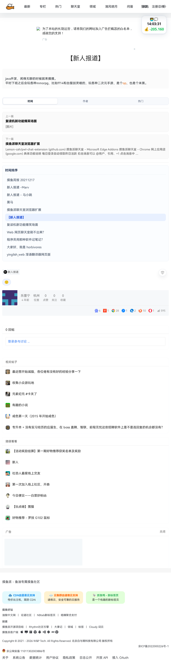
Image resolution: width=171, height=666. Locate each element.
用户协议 (52, 658)
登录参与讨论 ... (19, 341)
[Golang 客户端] (53, 632)
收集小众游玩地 (23, 383)
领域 (93, 6)
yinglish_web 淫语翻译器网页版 (29, 254)
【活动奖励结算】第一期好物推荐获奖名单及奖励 (46, 451)
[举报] (163, 272)
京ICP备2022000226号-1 (153, 646)
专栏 (43, 6)
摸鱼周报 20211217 (21, 180)
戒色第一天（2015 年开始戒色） (35, 416)
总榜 (161, 6)
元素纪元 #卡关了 (24, 394)
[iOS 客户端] (21, 632)
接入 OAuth (120, 658)
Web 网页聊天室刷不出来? (25, 232)
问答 (130, 6)
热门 (58, 6)
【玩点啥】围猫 (23, 507)
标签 (81, 626)
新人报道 (13, 272)
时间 (30, 101)
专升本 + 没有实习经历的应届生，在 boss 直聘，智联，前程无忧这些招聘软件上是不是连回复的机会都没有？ (88, 427)
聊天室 (75, 6)
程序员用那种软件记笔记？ (25, 239)
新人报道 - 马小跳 (19, 195)
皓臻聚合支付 (69, 615)
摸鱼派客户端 (10, 632)
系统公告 (19, 658)
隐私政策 (69, 658)
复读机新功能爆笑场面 (22, 225)
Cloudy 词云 (96, 626)
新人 (15, 462)
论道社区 (26, 615)
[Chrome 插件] (35, 632)
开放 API (102, 658)
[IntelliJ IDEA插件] (30, 632)
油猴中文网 (9, 615)
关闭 (162, 531)
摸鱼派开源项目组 (13, 626)
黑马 (10, 202)
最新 (27, 6)
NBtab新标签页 (46, 615)
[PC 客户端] (26, 632)
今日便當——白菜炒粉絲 (29, 495)
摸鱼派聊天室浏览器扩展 (24, 210)
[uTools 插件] (56, 632)
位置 (36, 298)
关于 (5, 658)
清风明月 (111, 6)
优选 (145, 6)
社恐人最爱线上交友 (26, 473)
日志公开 (85, 658)
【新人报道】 (16, 217)
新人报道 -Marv (18, 187)
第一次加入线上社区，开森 (31, 484)
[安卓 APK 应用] (39, 632)
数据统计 (35, 658)
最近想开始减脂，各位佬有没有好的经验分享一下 (46, 372)
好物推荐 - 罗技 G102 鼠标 (31, 518)
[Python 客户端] (48, 632)
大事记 (58, 626)
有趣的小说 (20, 405)
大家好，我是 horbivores (24, 247)
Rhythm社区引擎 (39, 626)
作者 (85, 101)
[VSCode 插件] (44, 632)
